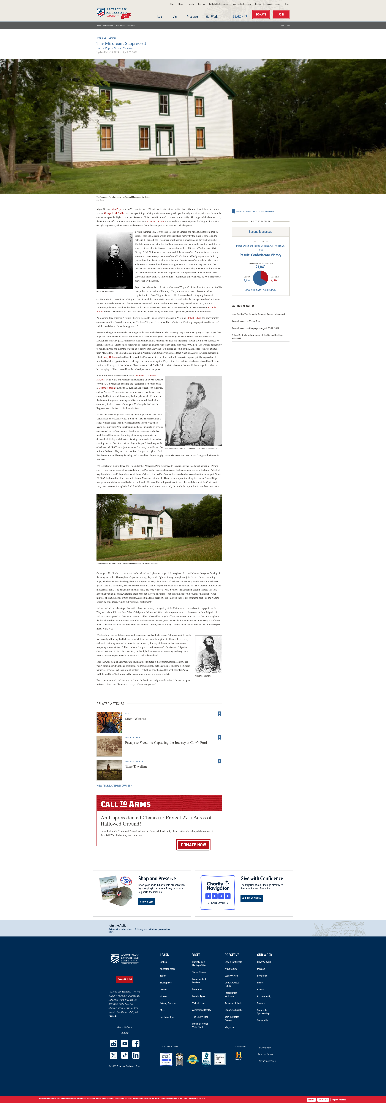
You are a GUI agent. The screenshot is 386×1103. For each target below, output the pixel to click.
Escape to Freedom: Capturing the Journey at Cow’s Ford (166, 742)
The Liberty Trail (202, 1017)
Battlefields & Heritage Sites (199, 963)
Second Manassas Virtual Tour (246, 321)
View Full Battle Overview (260, 290)
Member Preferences (242, 4)
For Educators (167, 1017)
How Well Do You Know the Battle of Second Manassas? (258, 314)
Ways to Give (231, 968)
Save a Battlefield (233, 961)
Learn (160, 17)
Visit (175, 17)
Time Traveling (136, 766)
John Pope (116, 209)
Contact (125, 1032)
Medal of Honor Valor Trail (201, 1025)
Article (112, 38)
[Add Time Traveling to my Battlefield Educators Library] (219, 761)
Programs (262, 975)
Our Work (212, 17)
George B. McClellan (114, 213)
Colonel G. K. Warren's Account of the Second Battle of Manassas (257, 337)
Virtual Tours (198, 1003)
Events (191, 4)
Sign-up (201, 4)
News (181, 4)
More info (323, 1099)
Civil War (101, 38)
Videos (163, 996)
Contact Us (262, 1020)
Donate (261, 14)
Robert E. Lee (194, 317)
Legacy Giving (235, 975)
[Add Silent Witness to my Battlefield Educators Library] (219, 713)
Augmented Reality (201, 1009)
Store (287, 4)
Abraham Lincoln (156, 221)
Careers (261, 1003)
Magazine (229, 1027)
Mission (261, 968)
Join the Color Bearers (232, 1018)
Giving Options (124, 1027)
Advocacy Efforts (233, 1003)
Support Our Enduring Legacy (267, 4)
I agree (311, 1099)
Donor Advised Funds (232, 984)
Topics (163, 975)
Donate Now (193, 844)
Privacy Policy (264, 1047)
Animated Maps (167, 968)
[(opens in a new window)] (113, 1043)
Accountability (264, 996)
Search (238, 16)
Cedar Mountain (107, 387)
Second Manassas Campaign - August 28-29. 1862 (255, 328)
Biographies (166, 982)
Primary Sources (168, 1003)
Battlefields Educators (218, 4)
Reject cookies (339, 1099)
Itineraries (197, 989)
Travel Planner (199, 972)
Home (117, 13)
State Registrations (267, 1061)
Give (172, 4)
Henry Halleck (110, 357)
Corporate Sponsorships (264, 1012)
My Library (285, 26)
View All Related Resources (113, 785)
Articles (164, 989)
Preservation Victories (231, 994)
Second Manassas (260, 232)
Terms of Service (265, 1054)
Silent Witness (135, 718)
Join (281, 14)
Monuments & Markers (199, 981)
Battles (163, 961)
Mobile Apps (198, 996)
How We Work (264, 961)
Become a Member (234, 1009)
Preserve (192, 17)
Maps (162, 1010)
